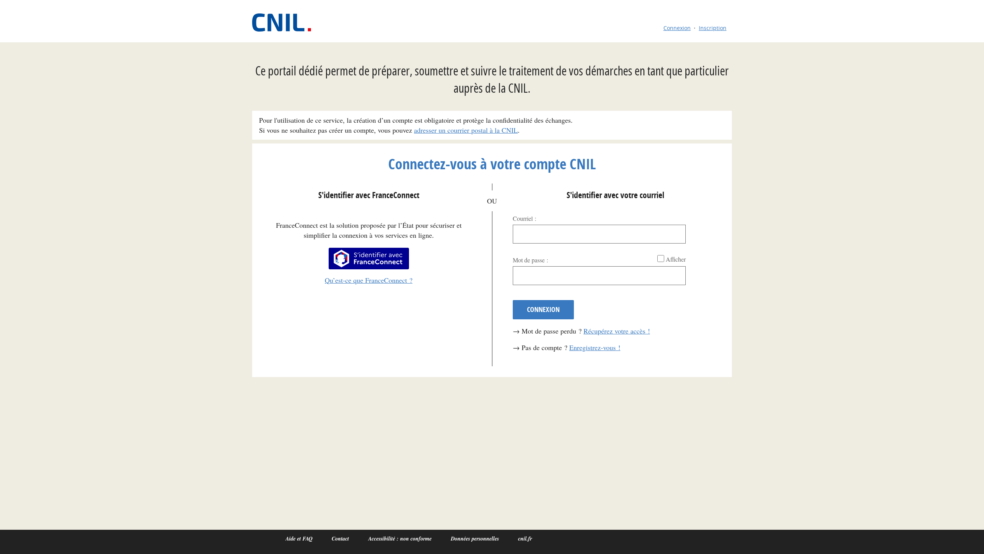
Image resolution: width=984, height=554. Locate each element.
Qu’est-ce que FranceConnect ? (368, 280)
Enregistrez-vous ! (594, 347)
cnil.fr (525, 538)
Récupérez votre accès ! (616, 330)
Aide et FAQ (299, 538)
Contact (340, 538)
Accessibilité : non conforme (400, 538)
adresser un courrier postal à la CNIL (466, 130)
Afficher (676, 259)
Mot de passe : (530, 260)
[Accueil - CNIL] (285, 22)
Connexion (677, 28)
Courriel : (524, 218)
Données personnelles (475, 538)
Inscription (712, 28)
